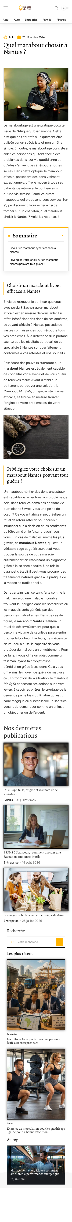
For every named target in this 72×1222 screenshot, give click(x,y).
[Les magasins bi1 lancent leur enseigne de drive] (36, 889)
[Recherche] (56, 8)
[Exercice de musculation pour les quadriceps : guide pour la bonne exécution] (36, 1084)
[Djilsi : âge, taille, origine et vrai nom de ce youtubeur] (36, 764)
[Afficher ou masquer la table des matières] (50, 235)
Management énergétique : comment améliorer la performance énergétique (34, 1172)
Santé (10, 1123)
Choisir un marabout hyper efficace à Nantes (33, 250)
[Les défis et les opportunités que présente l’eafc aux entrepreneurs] (36, 994)
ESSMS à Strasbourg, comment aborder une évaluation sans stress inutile (32, 854)
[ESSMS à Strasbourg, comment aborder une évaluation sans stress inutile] (36, 827)
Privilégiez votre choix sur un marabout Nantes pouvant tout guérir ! (34, 261)
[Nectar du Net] (25, 8)
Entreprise (11, 862)
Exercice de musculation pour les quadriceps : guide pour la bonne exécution (36, 1130)
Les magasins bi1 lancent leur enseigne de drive (33, 915)
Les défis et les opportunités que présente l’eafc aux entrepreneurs (33, 1041)
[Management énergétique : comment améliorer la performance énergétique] (36, 1165)
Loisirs (8, 800)
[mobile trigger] (6, 8)
